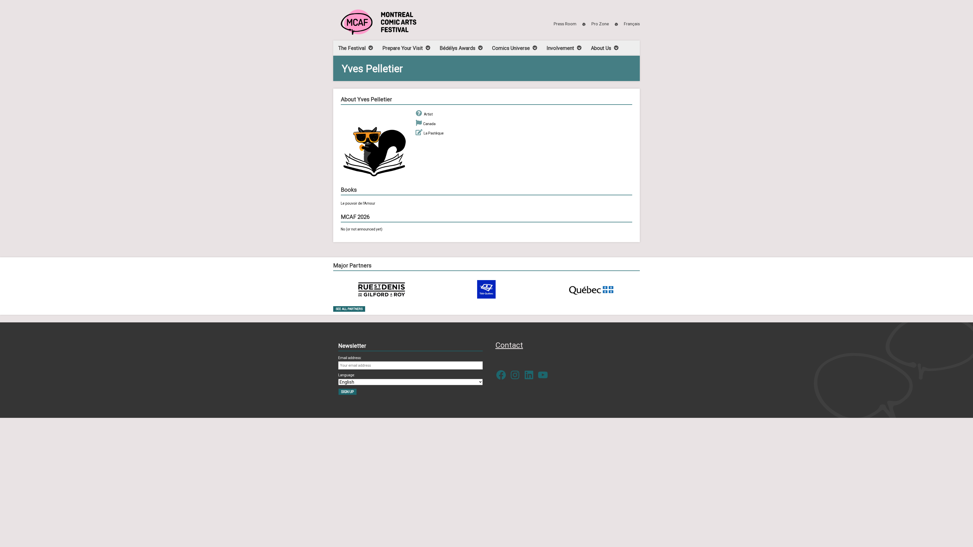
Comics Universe (511, 48)
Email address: (350, 358)
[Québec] (591, 289)
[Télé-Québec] (486, 289)
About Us (601, 48)
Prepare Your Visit (402, 48)
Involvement (560, 48)
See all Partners (349, 309)
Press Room (565, 23)
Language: (346, 375)
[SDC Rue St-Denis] (382, 289)
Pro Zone (600, 23)
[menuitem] (632, 23)
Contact (509, 345)
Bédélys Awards (457, 48)
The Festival (352, 48)
